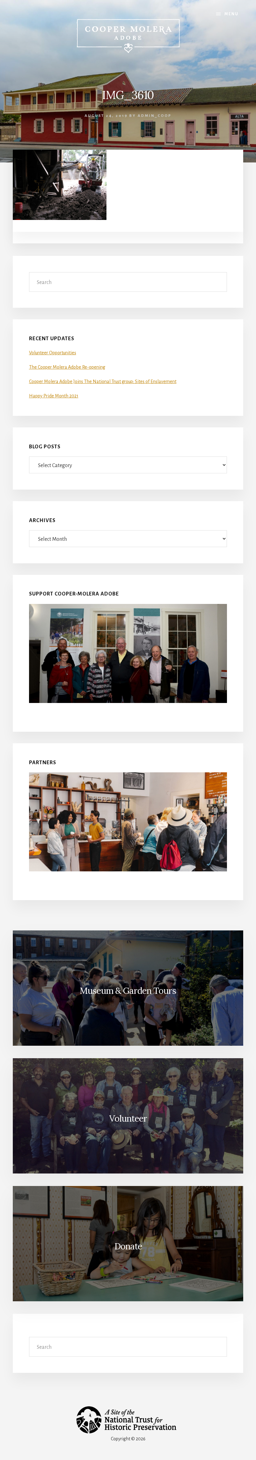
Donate (128, 1246)
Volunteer (128, 1118)
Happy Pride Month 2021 (53, 395)
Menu (231, 14)
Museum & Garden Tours (128, 990)
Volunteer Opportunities (52, 352)
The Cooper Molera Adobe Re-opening (67, 367)
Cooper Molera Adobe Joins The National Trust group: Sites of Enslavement (102, 381)
